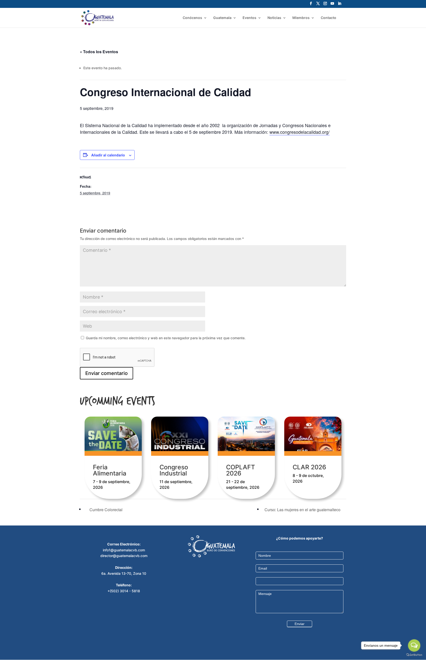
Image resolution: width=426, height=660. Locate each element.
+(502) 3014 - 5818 (123, 591)
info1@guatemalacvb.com (124, 550)
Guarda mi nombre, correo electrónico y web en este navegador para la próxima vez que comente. (166, 338)
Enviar (299, 624)
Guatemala (222, 18)
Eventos (249, 18)
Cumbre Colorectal (106, 509)
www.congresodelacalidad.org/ (299, 132)
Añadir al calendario (108, 154)
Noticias (274, 18)
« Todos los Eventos (99, 51)
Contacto (328, 18)
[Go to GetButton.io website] (414, 655)
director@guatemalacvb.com (123, 556)
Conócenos (192, 18)
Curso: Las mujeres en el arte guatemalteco (303, 509)
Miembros (301, 18)
